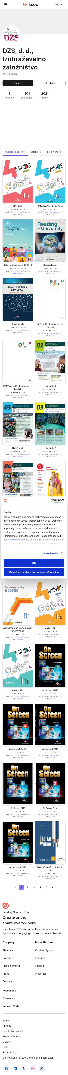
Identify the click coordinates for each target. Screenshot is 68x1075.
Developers (9, 998)
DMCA (6, 1041)
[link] (58, 4)
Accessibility (10, 1052)
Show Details (50, 553)
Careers (7, 958)
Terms (6, 1020)
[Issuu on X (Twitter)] (24, 1068)
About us (8, 950)
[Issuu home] (31, 4)
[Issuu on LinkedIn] (15, 1068)
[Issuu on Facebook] (6, 1068)
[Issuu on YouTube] (42, 1068)
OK (34, 562)
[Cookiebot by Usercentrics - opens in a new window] (50, 501)
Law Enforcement (13, 1031)
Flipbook (40, 965)
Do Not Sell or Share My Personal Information (28, 1057)
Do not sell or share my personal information (34, 572)
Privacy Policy (16, 539)
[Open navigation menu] (6, 4)
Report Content (12, 1036)
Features (40, 958)
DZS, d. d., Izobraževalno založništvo (19, 213)
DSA (5, 1047)
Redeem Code (11, 1006)
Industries (40, 973)
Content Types (44, 950)
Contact (7, 981)
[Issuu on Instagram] (33, 1068)
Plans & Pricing (11, 965)
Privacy (7, 1025)
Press (6, 973)
